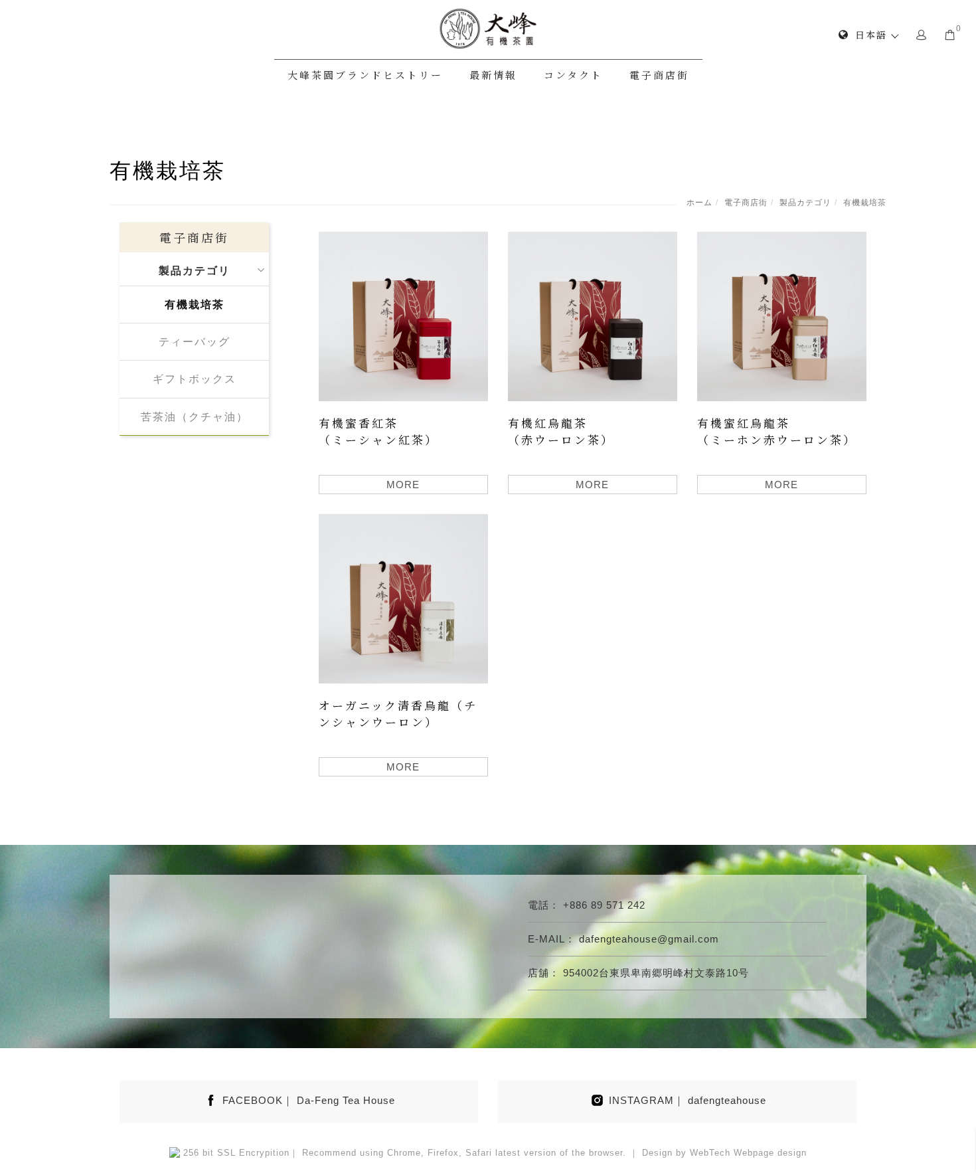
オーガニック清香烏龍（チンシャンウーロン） (398, 714)
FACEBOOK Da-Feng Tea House (308, 1100)
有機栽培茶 (864, 202)
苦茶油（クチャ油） (194, 416)
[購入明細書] (950, 34)
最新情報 (493, 75)
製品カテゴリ (805, 202)
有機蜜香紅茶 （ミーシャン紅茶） (378, 431)
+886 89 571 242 (604, 905)
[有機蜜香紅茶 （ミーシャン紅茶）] (403, 315)
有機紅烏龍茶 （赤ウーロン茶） (561, 431)
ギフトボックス (194, 379)
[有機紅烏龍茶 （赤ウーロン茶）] (592, 315)
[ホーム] (488, 28)
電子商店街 (659, 75)
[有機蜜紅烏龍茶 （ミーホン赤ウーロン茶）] (781, 315)
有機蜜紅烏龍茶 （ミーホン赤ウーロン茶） (776, 431)
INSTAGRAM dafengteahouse (687, 1100)
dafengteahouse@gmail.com (649, 939)
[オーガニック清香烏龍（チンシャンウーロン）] (403, 597)
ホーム (699, 202)
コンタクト (573, 75)
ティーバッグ (194, 341)
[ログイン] (922, 34)
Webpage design (770, 1153)
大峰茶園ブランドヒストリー (365, 75)
